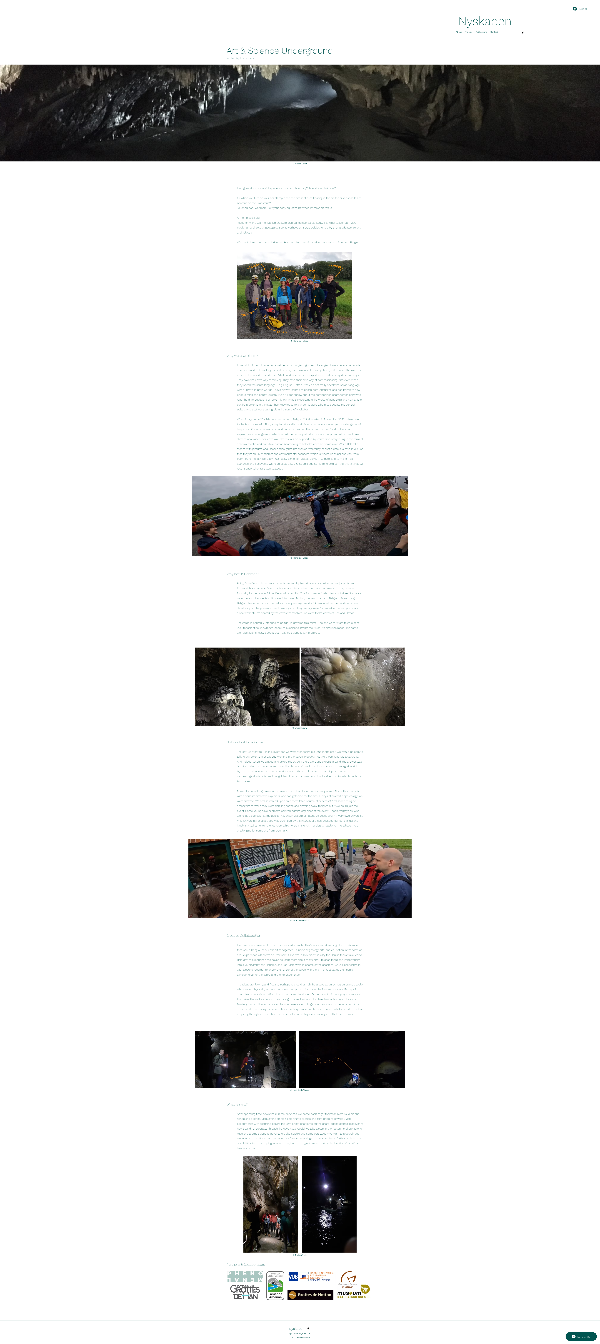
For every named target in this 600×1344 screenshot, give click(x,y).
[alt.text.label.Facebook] (522, 32)
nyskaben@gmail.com (300, 1333)
